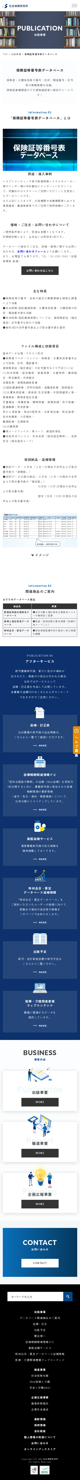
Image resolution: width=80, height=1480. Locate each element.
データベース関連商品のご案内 (40, 1318)
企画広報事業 (40, 1397)
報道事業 (40, 1369)
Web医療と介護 (40, 1381)
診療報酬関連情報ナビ (40, 1342)
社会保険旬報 (40, 1375)
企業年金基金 (40, 1409)
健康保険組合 (40, 1403)
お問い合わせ (40, 1443)
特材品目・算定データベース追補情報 (40, 1354)
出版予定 (40, 1330)
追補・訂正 (40, 1324)
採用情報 (40, 1425)
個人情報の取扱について (40, 1437)
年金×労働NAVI (40, 1387)
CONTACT (40, 1262)
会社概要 (40, 1431)
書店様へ (40, 1336)
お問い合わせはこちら (40, 270)
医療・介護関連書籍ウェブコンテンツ (40, 1360)
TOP (5, 54)
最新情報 (40, 1419)
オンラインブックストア (40, 1449)
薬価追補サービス (40, 1348)
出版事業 (16, 54)
